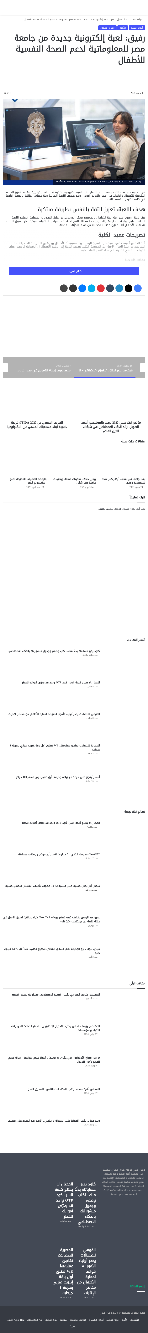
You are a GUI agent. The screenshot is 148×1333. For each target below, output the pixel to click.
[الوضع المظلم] (18, 8)
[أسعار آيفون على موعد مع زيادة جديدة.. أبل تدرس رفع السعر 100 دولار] (124, 789)
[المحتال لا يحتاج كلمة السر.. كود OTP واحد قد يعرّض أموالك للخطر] (124, 695)
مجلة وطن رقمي (15, 1319)
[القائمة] (5, 8)
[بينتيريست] (101, 288)
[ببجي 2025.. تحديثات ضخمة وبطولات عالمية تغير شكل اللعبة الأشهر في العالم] (74, 463)
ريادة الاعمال (124, 19)
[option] (104, 367)
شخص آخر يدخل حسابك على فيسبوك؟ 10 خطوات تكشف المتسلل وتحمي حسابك (52, 885)
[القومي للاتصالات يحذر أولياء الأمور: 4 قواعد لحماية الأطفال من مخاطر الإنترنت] (124, 726)
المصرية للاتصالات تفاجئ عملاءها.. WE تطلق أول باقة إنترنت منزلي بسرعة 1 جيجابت (55, 747)
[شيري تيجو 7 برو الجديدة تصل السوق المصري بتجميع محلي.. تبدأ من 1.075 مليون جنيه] (124, 961)
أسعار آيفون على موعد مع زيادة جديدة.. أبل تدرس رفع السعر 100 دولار (58, 777)
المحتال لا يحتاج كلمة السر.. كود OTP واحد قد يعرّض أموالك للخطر (61, 682)
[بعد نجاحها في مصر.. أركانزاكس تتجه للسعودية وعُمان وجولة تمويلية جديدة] (123, 463)
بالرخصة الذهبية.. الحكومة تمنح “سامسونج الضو (28, 480)
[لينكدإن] (119, 288)
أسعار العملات (96, 1319)
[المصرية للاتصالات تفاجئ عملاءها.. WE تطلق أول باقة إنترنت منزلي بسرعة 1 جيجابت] (124, 758)
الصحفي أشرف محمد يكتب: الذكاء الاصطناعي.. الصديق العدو (64, 1089)
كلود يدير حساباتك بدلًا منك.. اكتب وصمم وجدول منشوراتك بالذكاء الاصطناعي (54, 651)
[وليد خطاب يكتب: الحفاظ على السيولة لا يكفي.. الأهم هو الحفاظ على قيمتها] (124, 1133)
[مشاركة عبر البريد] (73, 288)
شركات (63, 1319)
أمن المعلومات (35, 1319)
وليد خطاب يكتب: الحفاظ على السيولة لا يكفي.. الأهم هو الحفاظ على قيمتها (54, 1120)
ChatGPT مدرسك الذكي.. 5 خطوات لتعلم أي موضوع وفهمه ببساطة (59, 854)
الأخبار (122, 27)
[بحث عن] (11, 8)
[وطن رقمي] (74, 7)
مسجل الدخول (121, 508)
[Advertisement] (123, 1221)
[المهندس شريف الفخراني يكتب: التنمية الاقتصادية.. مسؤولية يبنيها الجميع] (124, 1007)
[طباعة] (64, 288)
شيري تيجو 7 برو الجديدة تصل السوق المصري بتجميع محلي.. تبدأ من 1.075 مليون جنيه (52, 951)
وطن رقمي (112, 1319)
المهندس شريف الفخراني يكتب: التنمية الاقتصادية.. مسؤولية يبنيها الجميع (56, 994)
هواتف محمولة (78, 1319)
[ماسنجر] (82, 288)
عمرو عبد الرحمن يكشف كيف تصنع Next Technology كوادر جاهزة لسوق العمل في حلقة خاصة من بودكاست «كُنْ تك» (51, 919)
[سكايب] (91, 288)
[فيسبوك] (138, 288)
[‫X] (128, 288)
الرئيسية (138, 19)
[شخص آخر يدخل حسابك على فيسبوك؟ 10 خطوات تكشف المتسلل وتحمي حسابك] (124, 898)
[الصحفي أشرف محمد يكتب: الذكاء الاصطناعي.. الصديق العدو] (124, 1101)
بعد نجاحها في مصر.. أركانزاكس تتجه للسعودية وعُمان (123, 480)
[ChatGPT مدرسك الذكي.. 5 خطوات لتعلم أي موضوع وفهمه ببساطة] (124, 866)
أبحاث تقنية (137, 27)
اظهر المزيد (75, 271)
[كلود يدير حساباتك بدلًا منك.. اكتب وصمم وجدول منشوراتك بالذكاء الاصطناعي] (124, 663)
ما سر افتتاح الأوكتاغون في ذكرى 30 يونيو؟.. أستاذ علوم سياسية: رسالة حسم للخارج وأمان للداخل (54, 1059)
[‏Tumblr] (110, 288)
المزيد (73, 1326)
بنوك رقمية (51, 1319)
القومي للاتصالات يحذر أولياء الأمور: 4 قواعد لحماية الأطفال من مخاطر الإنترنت (54, 714)
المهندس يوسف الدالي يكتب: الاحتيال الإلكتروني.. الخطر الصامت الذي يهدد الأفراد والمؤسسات (55, 1028)
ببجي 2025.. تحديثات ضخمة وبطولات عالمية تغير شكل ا (74, 480)
